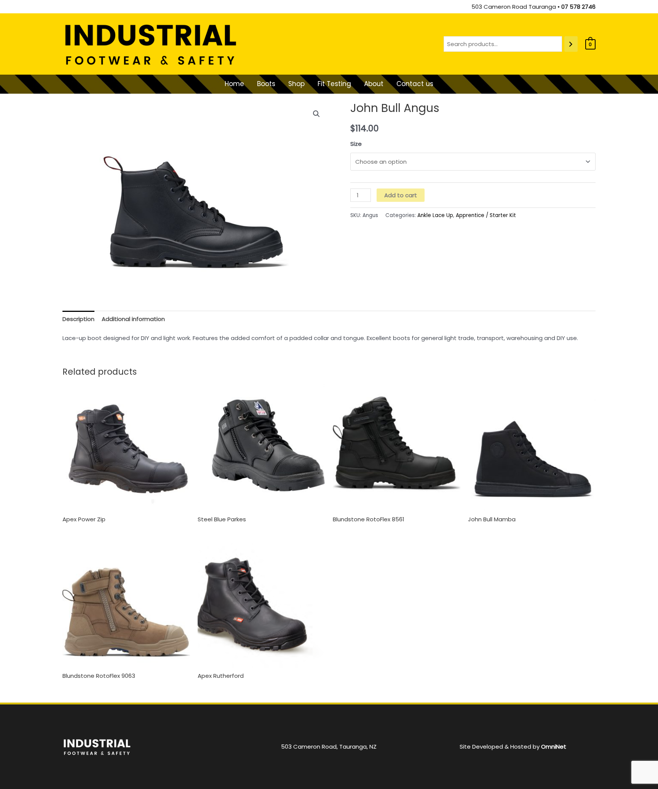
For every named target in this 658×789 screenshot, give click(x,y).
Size (356, 144)
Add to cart (400, 195)
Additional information (133, 319)
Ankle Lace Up (435, 215)
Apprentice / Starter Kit (486, 215)
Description (78, 319)
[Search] (571, 44)
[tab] (78, 319)
